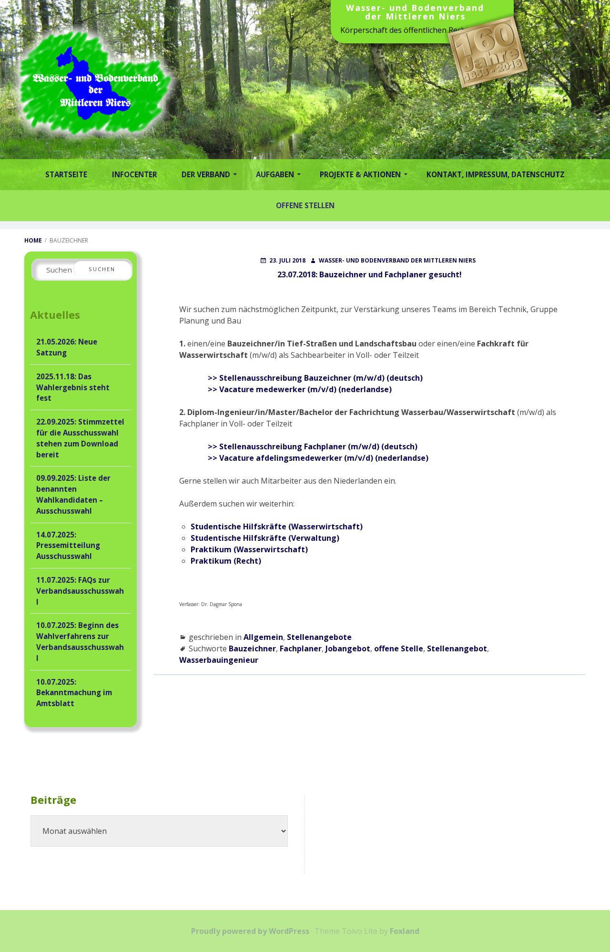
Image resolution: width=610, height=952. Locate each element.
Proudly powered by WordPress (250, 931)
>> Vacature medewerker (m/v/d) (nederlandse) (300, 389)
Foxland (404, 931)
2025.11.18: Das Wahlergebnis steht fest (73, 387)
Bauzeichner (252, 648)
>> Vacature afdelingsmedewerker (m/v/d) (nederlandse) (318, 458)
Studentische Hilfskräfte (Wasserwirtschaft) (277, 526)
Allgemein (263, 637)
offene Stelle (398, 648)
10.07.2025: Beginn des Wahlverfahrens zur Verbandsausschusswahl (80, 641)
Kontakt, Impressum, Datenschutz (496, 174)
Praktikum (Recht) (226, 561)
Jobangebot (347, 648)
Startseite (66, 174)
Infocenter (134, 174)
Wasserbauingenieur (218, 660)
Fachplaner (301, 648)
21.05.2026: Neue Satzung (66, 347)
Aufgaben (275, 174)
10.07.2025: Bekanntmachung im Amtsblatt (74, 693)
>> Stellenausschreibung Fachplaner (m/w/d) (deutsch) (312, 446)
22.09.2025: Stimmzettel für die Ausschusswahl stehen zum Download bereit (80, 438)
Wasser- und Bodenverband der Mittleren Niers (415, 13)
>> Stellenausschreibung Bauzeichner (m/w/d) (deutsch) (315, 378)
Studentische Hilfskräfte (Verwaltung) (265, 538)
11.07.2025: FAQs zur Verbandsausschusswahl (80, 591)
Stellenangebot (457, 648)
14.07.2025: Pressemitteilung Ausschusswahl (68, 545)
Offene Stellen (305, 205)
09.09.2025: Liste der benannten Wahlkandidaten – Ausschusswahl (73, 494)
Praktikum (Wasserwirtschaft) (249, 549)
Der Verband (206, 174)
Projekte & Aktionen (360, 174)
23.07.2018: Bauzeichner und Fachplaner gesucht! (369, 274)
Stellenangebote (319, 637)
